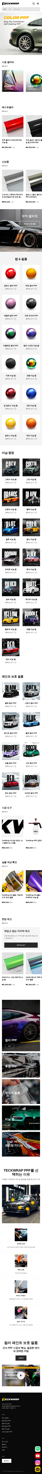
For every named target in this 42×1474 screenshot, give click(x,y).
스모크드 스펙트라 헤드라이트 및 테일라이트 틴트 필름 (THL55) (12, 196)
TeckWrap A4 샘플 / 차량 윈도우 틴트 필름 (12, 896)
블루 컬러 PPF (6, 1426)
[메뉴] (38, 3)
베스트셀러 (5, 1418)
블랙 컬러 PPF (6, 1420)
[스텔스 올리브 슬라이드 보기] (17, 49)
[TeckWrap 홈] (10, 3)
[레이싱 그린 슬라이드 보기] (31, 49)
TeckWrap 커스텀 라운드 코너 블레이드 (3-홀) (12, 842)
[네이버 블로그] (37, 1449)
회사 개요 (5, 1441)
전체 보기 (5, 66)
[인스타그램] (37, 1462)
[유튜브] (37, 1456)
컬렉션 (4, 1444)
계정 (3, 1450)
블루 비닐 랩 (6, 1429)
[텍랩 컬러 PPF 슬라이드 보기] (11, 49)
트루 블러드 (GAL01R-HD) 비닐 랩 (12, 141)
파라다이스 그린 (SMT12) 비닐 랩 (12, 978)
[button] (21, 33)
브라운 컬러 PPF (7, 1432)
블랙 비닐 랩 (6, 1423)
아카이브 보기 (21, 945)
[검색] (33, 3)
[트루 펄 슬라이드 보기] (24, 49)
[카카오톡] (37, 1469)
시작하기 (21, 1358)
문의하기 (4, 1447)
